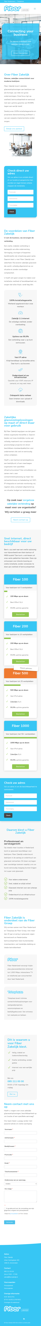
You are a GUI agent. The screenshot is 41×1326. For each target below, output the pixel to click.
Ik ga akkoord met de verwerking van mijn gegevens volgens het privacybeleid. (19, 1209)
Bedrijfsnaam (10, 1146)
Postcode (9, 1155)
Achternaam (10, 1138)
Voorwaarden (8, 1288)
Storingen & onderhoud (11, 1302)
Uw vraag (8, 1189)
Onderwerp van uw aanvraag (15, 1180)
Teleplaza (20, 1)
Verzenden (9, 1222)
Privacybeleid (8, 1285)
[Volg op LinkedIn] (23, 1318)
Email (7, 1163)
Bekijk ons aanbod (14, 128)
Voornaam (9, 1129)
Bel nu (12, 1094)
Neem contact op (20, 520)
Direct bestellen (20, 53)
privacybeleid (14, 1214)
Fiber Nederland (9, 1)
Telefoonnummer (12, 1172)
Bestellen (20, 614)
